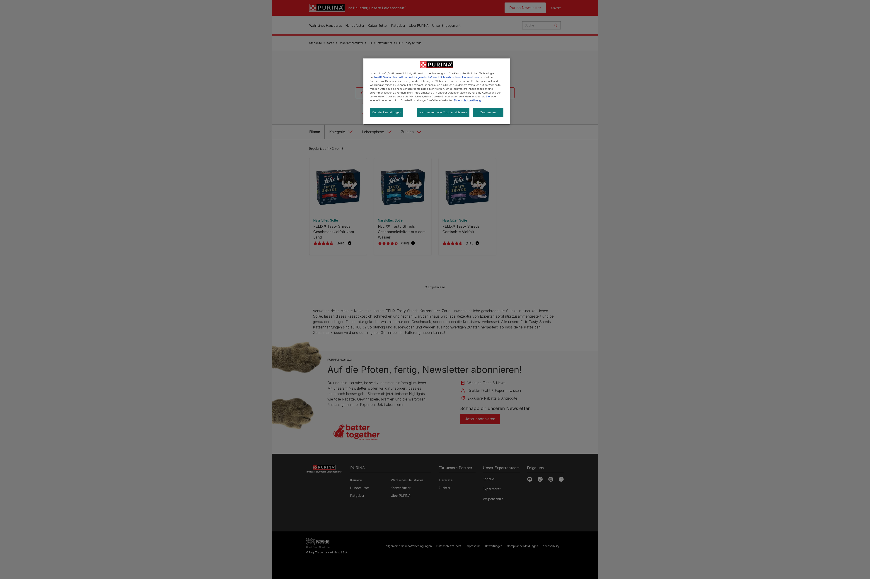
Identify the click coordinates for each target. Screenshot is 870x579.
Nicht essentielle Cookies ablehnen (443, 112)
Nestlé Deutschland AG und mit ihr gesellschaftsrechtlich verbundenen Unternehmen (426, 77)
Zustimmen (488, 112)
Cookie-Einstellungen (386, 112)
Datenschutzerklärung (467, 100)
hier (488, 96)
